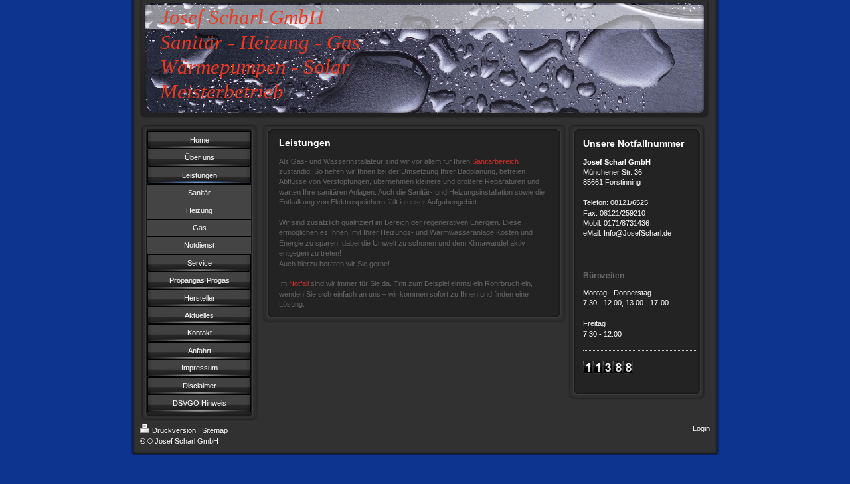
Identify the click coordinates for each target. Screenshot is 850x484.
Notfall (299, 283)
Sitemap (215, 430)
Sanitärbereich (495, 161)
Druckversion (174, 430)
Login (701, 428)
